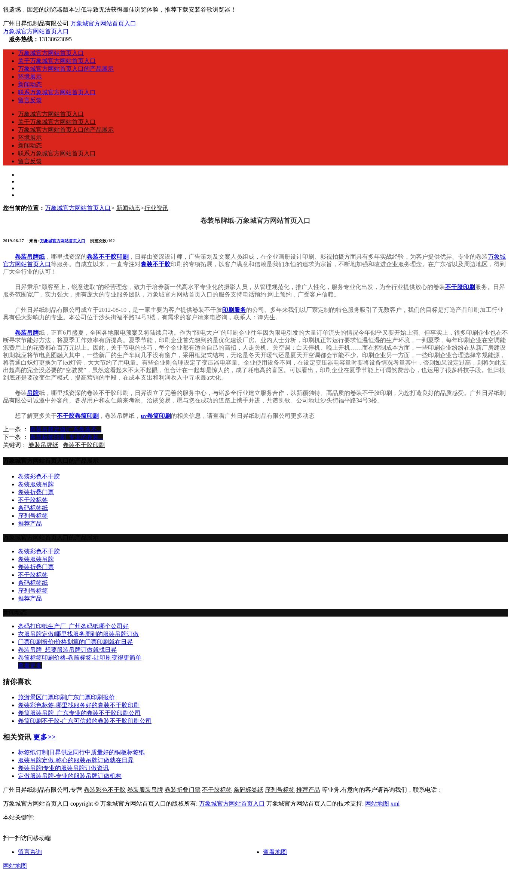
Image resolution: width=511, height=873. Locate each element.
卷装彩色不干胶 (39, 476)
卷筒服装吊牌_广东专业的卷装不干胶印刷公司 (79, 713)
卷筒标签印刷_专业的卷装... (66, 437)
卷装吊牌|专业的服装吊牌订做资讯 (63, 768)
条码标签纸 (33, 508)
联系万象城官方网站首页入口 (57, 92)
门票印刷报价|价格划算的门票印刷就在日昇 (75, 642)
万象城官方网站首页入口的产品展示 (66, 69)
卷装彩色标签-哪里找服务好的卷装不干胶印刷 (79, 705)
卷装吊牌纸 (43, 445)
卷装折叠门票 (36, 492)
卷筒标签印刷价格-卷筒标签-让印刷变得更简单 (79, 657)
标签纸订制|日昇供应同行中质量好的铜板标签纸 (81, 752)
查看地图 (275, 852)
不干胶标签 (33, 500)
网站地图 (377, 803)
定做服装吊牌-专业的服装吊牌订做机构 (70, 776)
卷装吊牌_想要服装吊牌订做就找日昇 (67, 650)
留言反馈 (30, 100)
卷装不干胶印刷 (84, 445)
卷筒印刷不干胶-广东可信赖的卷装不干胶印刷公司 (85, 721)
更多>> (44, 737)
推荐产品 (30, 523)
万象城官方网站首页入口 (103, 23)
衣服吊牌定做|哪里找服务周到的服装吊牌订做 (78, 634)
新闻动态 (30, 84)
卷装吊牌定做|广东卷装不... (65, 429)
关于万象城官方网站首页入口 (57, 61)
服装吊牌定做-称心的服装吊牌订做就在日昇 (76, 760)
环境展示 (30, 76)
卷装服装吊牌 (36, 484)
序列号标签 (33, 515)
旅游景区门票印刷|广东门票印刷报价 (66, 697)
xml (395, 803)
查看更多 (30, 665)
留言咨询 (30, 852)
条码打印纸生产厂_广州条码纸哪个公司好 (73, 626)
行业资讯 (156, 208)
